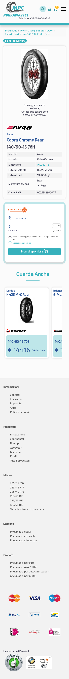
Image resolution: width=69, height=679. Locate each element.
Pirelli (13, 456)
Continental (17, 438)
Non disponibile (32, 251)
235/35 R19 (16, 500)
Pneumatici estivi (20, 531)
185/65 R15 (16, 504)
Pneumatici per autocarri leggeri (29, 571)
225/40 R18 (17, 491)
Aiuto (13, 407)
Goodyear (16, 447)
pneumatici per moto (23, 575)
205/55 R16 (17, 483)
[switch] (44, 666)
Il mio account (49, 9)
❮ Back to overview (15, 40)
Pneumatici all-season (23, 540)
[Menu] (50, 658)
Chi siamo (16, 398)
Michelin (15, 451)
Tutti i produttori (20, 460)
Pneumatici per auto (22, 562)
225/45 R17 (17, 487)
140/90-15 (43, 164)
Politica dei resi (19, 412)
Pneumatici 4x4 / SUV (23, 567)
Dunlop (14, 443)
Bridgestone (17, 434)
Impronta (15, 403)
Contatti (15, 394)
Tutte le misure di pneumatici (27, 509)
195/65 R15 (16, 496)
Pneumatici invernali (22, 535)
